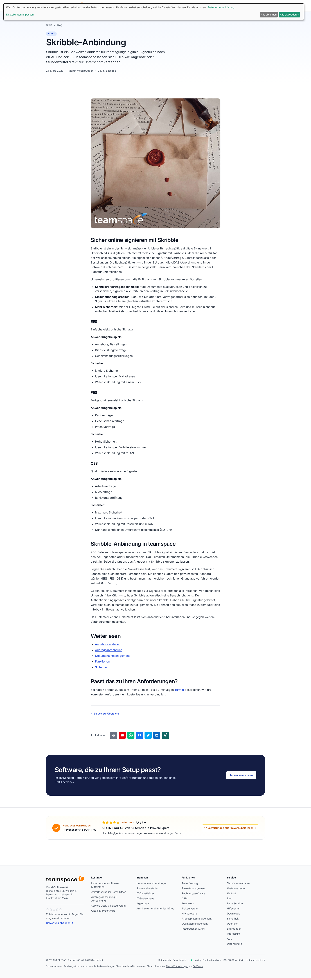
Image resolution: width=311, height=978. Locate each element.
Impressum (233, 933)
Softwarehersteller (147, 888)
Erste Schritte (235, 903)
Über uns (232, 923)
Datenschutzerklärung (221, 7)
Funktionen (102, 661)
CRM (185, 898)
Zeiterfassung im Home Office (108, 891)
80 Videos (198, 966)
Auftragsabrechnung (108, 650)
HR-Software (189, 913)
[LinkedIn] (156, 735)
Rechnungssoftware (193, 893)
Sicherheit (101, 667)
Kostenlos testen (236, 888)
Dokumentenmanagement (112, 655)
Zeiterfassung (190, 883)
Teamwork (188, 903)
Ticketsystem (190, 908)
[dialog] (154, 12)
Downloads (233, 913)
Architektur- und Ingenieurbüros (155, 908)
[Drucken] (113, 735)
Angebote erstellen (107, 644)
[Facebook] (139, 735)
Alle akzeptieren (289, 14)
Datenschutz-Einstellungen (172, 960)
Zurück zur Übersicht (105, 713)
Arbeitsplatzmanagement (197, 918)
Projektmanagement (194, 888)
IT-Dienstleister (145, 893)
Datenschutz (234, 943)
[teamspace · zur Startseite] (65, 879)
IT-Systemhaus (145, 898)
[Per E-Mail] (122, 735)
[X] (148, 735)
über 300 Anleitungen (177, 966)
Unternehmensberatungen (151, 883)
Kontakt (231, 893)
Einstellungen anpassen (20, 14)
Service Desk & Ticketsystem (108, 905)
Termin (179, 689)
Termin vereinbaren (241, 775)
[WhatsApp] (130, 735)
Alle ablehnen (269, 14)
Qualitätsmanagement (195, 923)
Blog (59, 24)
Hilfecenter (233, 908)
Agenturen (142, 903)
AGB (229, 938)
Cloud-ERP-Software (103, 910)
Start (49, 24)
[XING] (165, 735)
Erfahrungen (234, 928)
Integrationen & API (193, 928)
